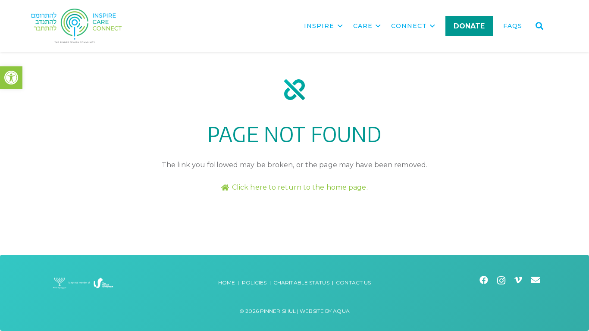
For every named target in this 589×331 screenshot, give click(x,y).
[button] (11, 77)
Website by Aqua (325, 311)
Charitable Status (301, 282)
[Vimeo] (518, 280)
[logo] (76, 26)
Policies (254, 282)
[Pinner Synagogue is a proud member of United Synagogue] (83, 283)
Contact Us (353, 282)
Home (226, 282)
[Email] (535, 280)
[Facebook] (484, 280)
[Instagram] (501, 280)
